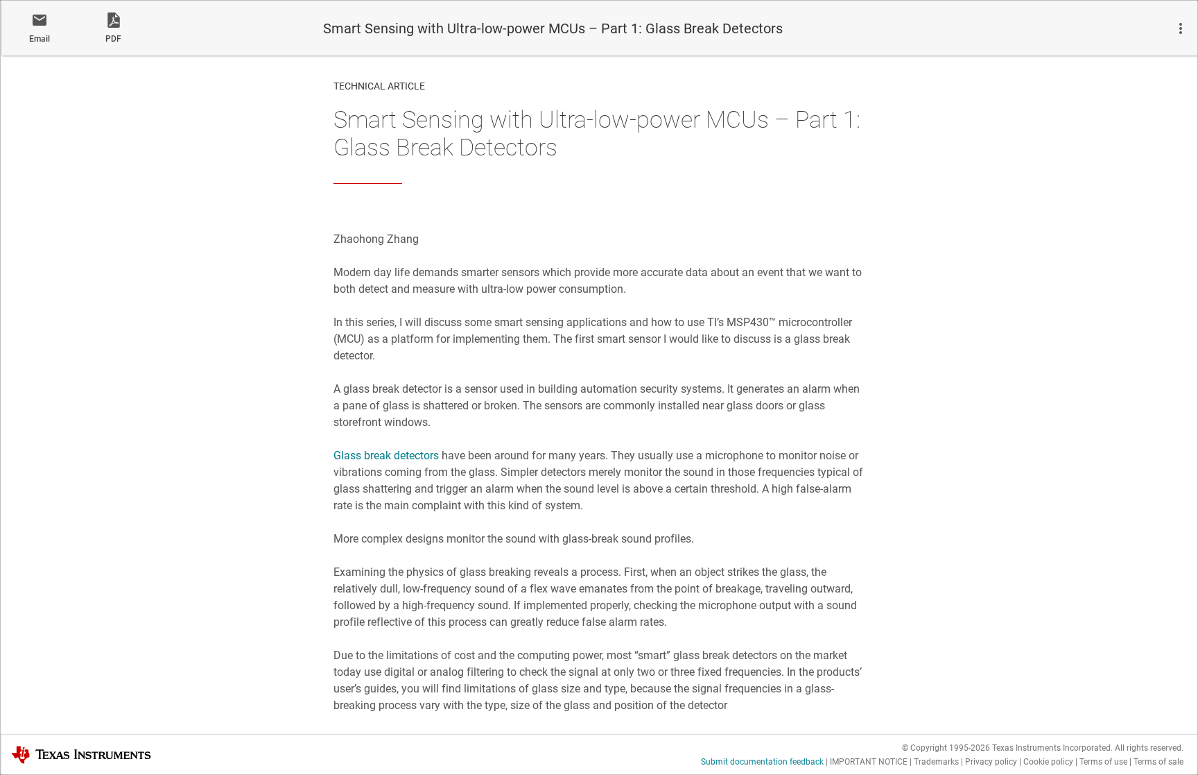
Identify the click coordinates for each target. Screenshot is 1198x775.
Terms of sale (1158, 762)
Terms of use (1103, 762)
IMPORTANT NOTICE (869, 762)
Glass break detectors (386, 455)
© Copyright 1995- (946, 748)
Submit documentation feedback (762, 762)
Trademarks (936, 762)
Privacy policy (991, 762)
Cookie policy (1048, 762)
